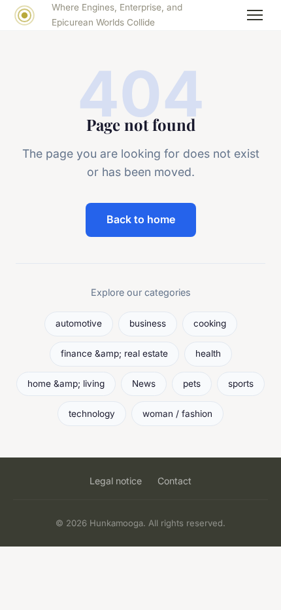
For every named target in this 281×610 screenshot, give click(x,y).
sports (241, 383)
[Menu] (255, 15)
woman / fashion (177, 413)
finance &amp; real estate (114, 353)
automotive (79, 323)
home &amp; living (66, 383)
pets (192, 383)
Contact (174, 480)
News (144, 383)
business (147, 323)
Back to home (141, 219)
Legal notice (116, 480)
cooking (209, 323)
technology (92, 413)
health (208, 353)
